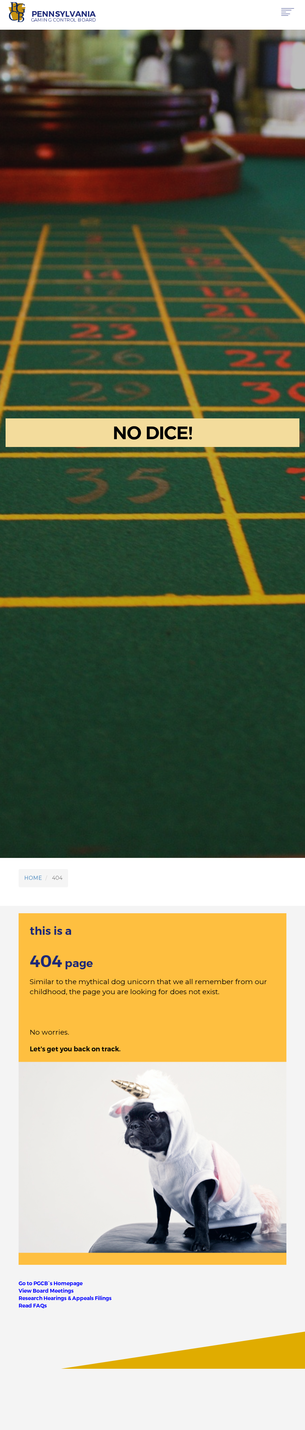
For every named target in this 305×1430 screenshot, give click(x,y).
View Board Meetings (46, 1290)
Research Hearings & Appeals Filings (65, 1298)
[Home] (17, 12)
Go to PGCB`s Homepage (51, 1283)
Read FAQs (33, 1305)
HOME (33, 878)
